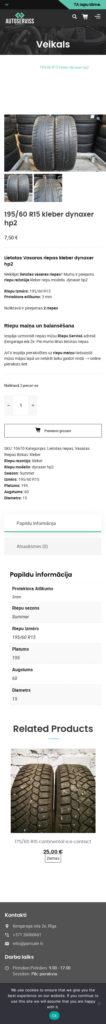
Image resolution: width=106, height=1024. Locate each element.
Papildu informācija (36, 523)
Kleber (35, 454)
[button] (98, 119)
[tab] (53, 523)
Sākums (21, 61)
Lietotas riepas (53, 61)
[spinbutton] (21, 405)
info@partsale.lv (28, 943)
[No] (99, 1003)
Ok (54, 1015)
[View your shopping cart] (87, 16)
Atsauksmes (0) (32, 546)
